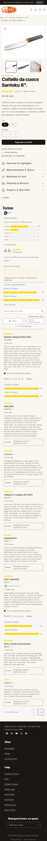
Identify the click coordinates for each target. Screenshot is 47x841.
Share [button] (6, 198)
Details (39, 2)
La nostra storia (11, 759)
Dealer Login (10, 789)
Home (1, 17)
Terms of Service (29, 839)
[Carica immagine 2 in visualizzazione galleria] (23, 66)
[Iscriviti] (38, 825)
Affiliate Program (11, 784)
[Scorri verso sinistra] (2, 67)
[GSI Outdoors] (9, 10)
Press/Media (10, 794)
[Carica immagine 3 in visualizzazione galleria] (35, 66)
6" (5, 125)
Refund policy (10, 805)
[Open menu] (44, 9)
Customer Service (12, 774)
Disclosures (9, 799)
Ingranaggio (9, 748)
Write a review (29, 91)
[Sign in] (35, 9)
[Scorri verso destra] (44, 67)
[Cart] (40, 9)
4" (13, 125)
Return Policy (10, 810)
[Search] (31, 9)
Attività (7, 753)
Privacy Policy (16, 839)
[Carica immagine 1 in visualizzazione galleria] (11, 66)
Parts (7, 779)
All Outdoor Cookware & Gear (16, 17)
